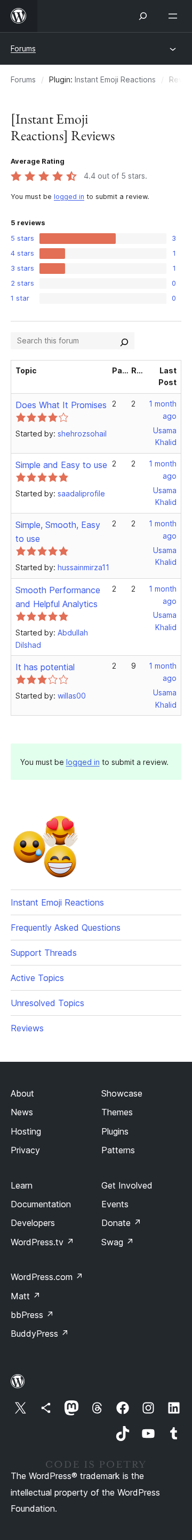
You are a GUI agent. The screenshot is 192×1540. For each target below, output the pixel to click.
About (22, 1093)
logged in (69, 197)
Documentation (41, 1204)
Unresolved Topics (47, 1003)
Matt (26, 1296)
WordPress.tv (42, 1242)
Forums (23, 48)
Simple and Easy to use (61, 464)
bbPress (32, 1314)
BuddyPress (40, 1333)
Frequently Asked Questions (66, 927)
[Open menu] (175, 16)
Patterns (118, 1150)
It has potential (45, 667)
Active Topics (37, 977)
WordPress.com (47, 1276)
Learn (22, 1185)
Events (115, 1204)
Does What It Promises (61, 405)
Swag (117, 1242)
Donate (121, 1222)
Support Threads (44, 952)
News (22, 1112)
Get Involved (127, 1185)
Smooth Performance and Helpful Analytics (57, 597)
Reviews (27, 1028)
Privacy (25, 1150)
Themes (117, 1112)
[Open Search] (143, 16)
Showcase (121, 1093)
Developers (33, 1222)
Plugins (115, 1131)
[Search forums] (124, 340)
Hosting (26, 1131)
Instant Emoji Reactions (115, 79)
